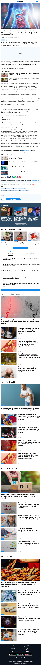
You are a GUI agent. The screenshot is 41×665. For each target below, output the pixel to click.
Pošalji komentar (13, 199)
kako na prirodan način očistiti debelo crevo (9, 190)
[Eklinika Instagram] (22, 658)
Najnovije (10, 294)
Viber (38, 180)
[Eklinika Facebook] (16, 658)
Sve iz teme (20, 224)
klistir (20, 190)
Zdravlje (6, 30)
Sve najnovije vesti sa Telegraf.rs (20, 289)
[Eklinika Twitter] (19, 658)
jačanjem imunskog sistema (28, 98)
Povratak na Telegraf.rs (4, 1)
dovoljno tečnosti (27, 150)
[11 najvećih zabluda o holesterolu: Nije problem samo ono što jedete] (8, 534)
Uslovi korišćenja (34, 184)
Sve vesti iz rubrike (20, 247)
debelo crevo (14, 188)
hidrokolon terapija (21, 188)
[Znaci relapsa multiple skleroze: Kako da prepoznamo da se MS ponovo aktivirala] (7, 236)
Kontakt (31, 661)
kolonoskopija (25, 190)
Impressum (14, 661)
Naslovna (2, 30)
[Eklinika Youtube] (25, 658)
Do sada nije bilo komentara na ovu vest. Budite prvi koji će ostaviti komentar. (15, 197)
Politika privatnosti (26, 661)
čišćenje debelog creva (5, 188)
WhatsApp (34, 180)
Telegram (2, 181)
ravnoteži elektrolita (11, 122)
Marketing (10, 661)
